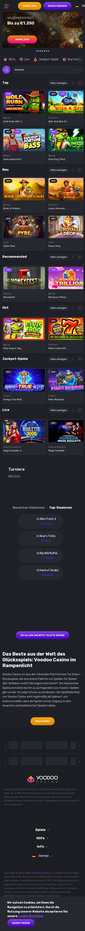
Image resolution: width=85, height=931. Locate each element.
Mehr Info (14, 476)
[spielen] (24, 101)
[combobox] (47, 70)
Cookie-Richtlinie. (31, 916)
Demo (24, 108)
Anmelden (30, 6)
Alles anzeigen (58, 83)
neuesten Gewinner (29, 507)
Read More (42, 721)
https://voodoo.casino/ (38, 872)
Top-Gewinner (60, 507)
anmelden (22, 39)
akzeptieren (21, 923)
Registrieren (57, 6)
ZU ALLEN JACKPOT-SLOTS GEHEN (42, 635)
